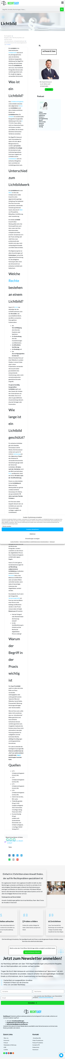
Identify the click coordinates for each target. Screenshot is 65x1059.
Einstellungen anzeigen (32, 538)
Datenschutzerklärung (46, 997)
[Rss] (13, 1053)
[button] (9, 855)
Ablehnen (32, 534)
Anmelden (32, 1003)
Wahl (21, 210)
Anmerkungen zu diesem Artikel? (15, 842)
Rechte (14, 281)
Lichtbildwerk (13, 158)
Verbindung (16, 454)
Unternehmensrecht (9, 42)
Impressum (52, 541)
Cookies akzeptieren (32, 529)
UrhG (16, 307)
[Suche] (62, 9)
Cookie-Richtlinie (14, 541)
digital (19, 755)
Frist (10, 473)
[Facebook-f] (4, 1053)
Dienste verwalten (7, 526)
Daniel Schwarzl (47, 82)
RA (40, 82)
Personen (11, 575)
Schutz (21, 106)
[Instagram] (11, 1053)
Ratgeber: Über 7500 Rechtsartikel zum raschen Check (14, 38)
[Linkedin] (6, 1053)
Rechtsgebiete (8, 36)
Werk (10, 192)
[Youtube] (9, 1053)
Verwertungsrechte (14, 598)
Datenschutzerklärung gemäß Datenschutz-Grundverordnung (34, 541)
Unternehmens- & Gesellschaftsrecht (15, 41)
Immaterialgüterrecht (21, 42)
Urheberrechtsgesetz (17, 101)
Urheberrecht (13, 52)
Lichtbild (11, 116)
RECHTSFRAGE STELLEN (32, 952)
